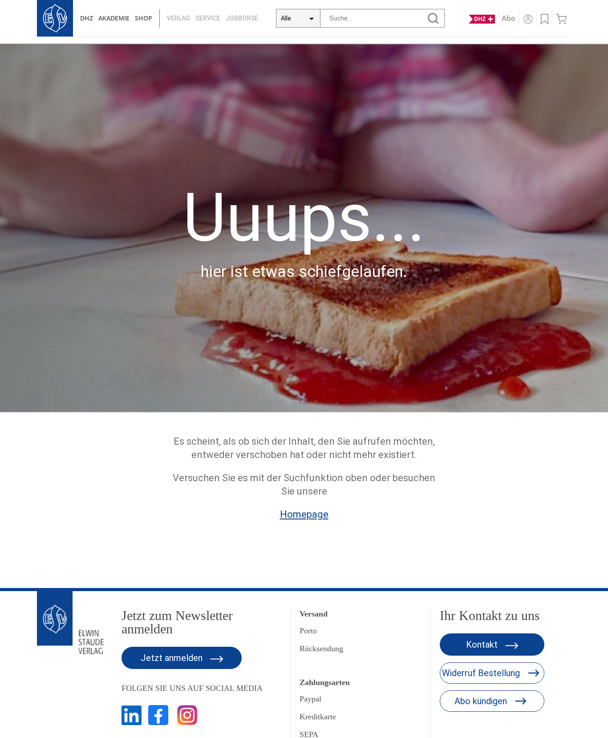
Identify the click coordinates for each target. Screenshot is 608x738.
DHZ (86, 18)
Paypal (310, 698)
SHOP (143, 18)
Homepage (304, 514)
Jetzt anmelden (173, 658)
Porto (308, 630)
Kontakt (483, 644)
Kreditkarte (318, 716)
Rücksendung (321, 648)
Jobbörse (242, 18)
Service (207, 18)
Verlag (178, 18)
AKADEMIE (114, 18)
